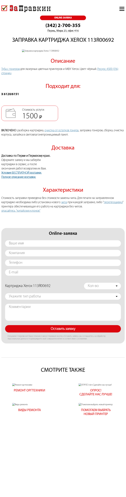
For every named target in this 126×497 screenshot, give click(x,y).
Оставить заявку (63, 329)
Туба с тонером (10, 69)
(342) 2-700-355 (63, 25)
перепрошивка (113, 202)
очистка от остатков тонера (61, 130)
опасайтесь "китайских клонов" (21, 210)
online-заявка (63, 18)
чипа (64, 202)
